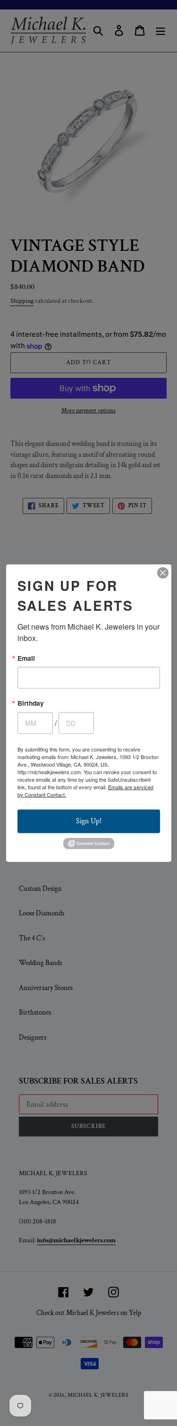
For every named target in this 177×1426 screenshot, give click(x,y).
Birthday (30, 703)
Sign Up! (88, 821)
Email (26, 658)
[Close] (163, 572)
